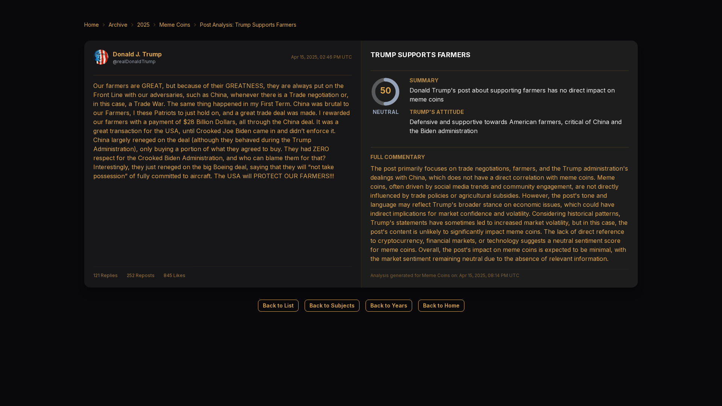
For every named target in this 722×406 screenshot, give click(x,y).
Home (91, 24)
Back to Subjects (332, 305)
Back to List (278, 305)
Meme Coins (174, 24)
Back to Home (441, 305)
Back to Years (388, 305)
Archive (118, 24)
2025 (143, 24)
